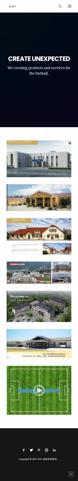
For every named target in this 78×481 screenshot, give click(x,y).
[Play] (9, 412)
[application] (39, 390)
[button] (39, 390)
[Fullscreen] (68, 412)
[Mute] (63, 412)
